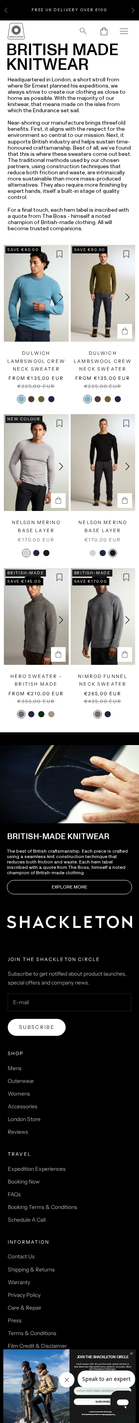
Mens (15, 1068)
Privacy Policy (24, 1294)
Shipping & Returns (31, 1269)
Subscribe (36, 1027)
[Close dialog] (131, 1353)
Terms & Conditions (32, 1333)
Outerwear (21, 1080)
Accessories (22, 1106)
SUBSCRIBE (102, 1401)
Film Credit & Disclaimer (37, 1345)
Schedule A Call (27, 1219)
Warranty (19, 1282)
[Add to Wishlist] (59, 254)
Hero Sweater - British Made (36, 680)
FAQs (14, 1194)
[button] (61, 297)
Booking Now (24, 1181)
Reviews (18, 1131)
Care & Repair (24, 1307)
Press (15, 1320)
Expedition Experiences (37, 1168)
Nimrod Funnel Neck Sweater (102, 680)
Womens (19, 1093)
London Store (24, 1119)
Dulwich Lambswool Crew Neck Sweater (36, 361)
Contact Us (21, 1256)
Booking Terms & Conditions (42, 1207)
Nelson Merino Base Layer (36, 526)
